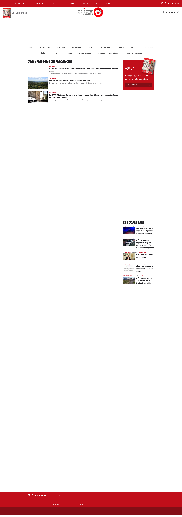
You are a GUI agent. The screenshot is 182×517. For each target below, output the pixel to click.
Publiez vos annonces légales (78, 53)
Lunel (96, 3)
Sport (91, 47)
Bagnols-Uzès (40, 3)
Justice (121, 47)
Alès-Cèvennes (21, 3)
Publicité (55, 53)
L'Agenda (149, 47)
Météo (42, 53)
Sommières (109, 3)
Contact (64, 511)
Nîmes (6, 3)
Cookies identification (92, 511)
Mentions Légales (76, 511)
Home (31, 47)
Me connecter (170, 12)
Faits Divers (106, 47)
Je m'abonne (132, 85)
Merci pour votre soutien (112, 511)
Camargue (72, 3)
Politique (61, 47)
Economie (76, 47)
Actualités (45, 47)
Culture (135, 47)
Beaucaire (57, 3)
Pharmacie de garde (134, 53)
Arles (85, 3)
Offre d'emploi (135, 496)
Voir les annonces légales (108, 53)
